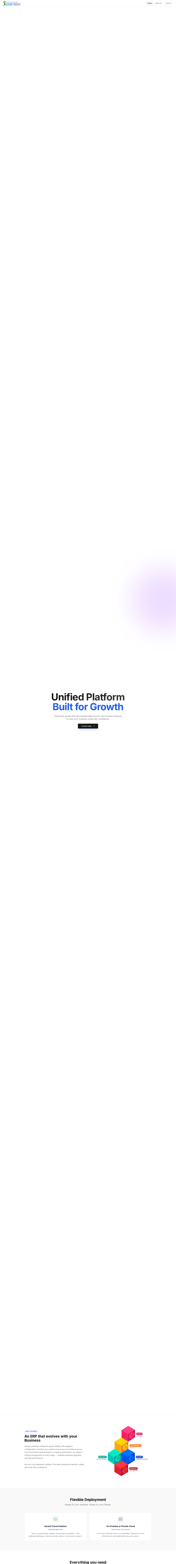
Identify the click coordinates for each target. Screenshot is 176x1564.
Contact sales (86, 726)
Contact (168, 3)
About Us (158, 3)
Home (150, 3)
